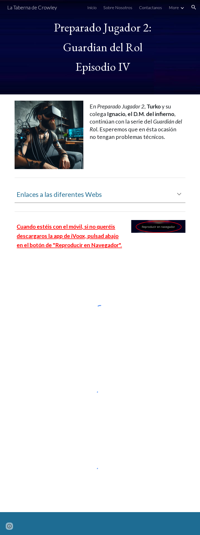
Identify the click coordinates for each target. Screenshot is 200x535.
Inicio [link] (92, 7)
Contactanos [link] (150, 7)
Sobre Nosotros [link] (117, 7)
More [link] (174, 7)
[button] (194, 7)
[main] (100, 47)
